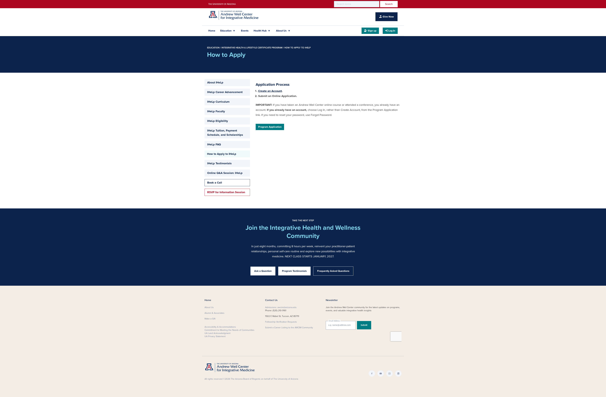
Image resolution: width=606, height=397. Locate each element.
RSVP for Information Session (226, 192)
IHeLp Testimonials (219, 163)
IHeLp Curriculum (218, 101)
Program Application (270, 126)
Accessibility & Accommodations (220, 327)
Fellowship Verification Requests (281, 322)
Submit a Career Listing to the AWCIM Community (289, 327)
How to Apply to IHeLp (297, 47)
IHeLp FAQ (214, 144)
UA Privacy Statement (215, 336)
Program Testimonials (294, 271)
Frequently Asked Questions (333, 271)
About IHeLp (215, 82)
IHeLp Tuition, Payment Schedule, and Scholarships (225, 133)
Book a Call (214, 182)
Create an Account (270, 91)
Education (226, 30)
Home (211, 30)
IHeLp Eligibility (217, 121)
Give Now (388, 16)
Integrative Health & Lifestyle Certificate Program (251, 47)
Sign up (371, 30)
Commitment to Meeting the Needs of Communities (229, 330)
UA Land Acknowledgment (217, 333)
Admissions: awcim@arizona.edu (281, 307)
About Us (281, 30)
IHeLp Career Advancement (225, 92)
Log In (391, 30)
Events (245, 30)
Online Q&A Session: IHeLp (225, 173)
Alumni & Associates (214, 313)
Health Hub (260, 30)
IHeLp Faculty (216, 111)
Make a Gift (210, 318)
